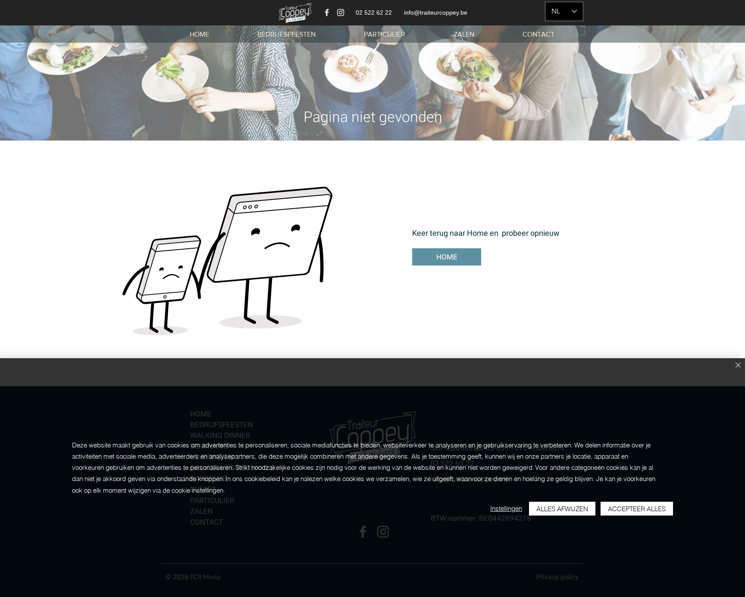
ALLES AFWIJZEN (562, 509)
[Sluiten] (738, 366)
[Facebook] (327, 12)
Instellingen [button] (506, 508)
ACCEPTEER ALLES (637, 509)
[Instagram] (340, 12)
